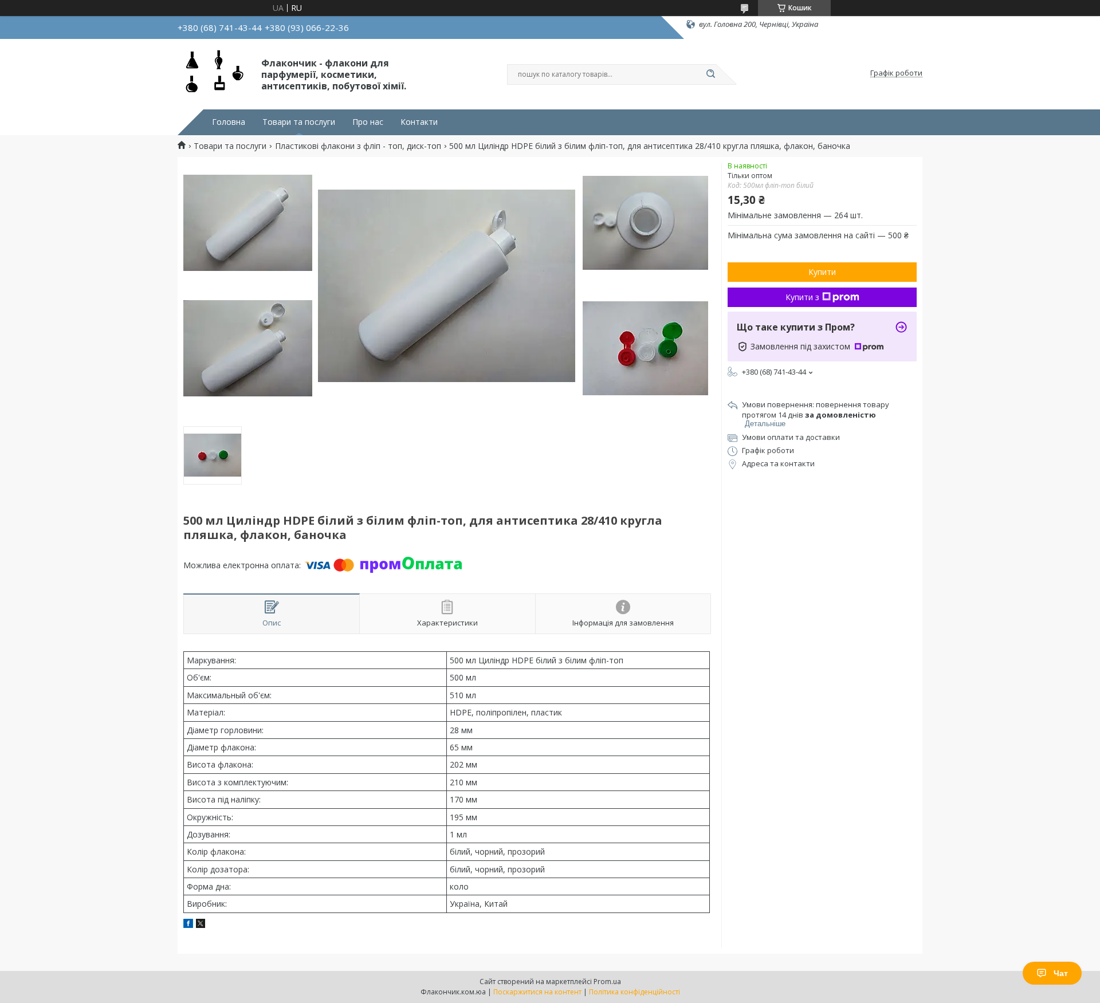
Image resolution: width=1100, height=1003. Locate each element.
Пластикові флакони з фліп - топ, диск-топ (358, 146)
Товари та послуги (298, 122)
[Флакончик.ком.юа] (214, 73)
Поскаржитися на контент (537, 992)
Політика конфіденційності (634, 992)
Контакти (419, 122)
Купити (822, 271)
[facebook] (188, 924)
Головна (228, 122)
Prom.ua (607, 981)
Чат (1061, 973)
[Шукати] (710, 74)
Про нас (367, 122)
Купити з (802, 297)
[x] (200, 924)
